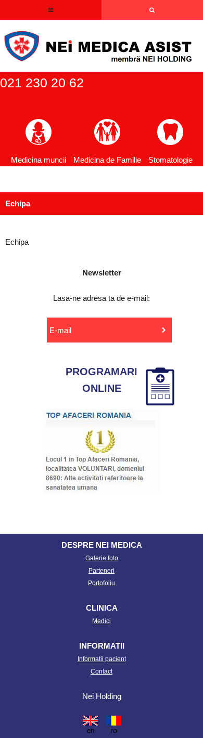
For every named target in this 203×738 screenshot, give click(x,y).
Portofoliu (101, 583)
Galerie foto (101, 558)
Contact (101, 671)
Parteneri (101, 570)
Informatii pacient (102, 659)
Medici (101, 621)
